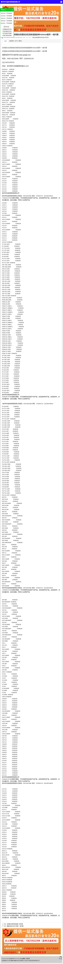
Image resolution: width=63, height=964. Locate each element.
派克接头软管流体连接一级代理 (15, 924)
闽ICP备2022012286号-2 (18, 960)
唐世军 (28, 958)
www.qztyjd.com (25, 55)
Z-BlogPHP (11, 958)
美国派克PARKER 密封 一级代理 (15, 926)
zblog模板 (22, 958)
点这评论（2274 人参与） (16, 41)
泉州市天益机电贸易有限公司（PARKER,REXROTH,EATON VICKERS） (60, 957)
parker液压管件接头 (17, 37)
